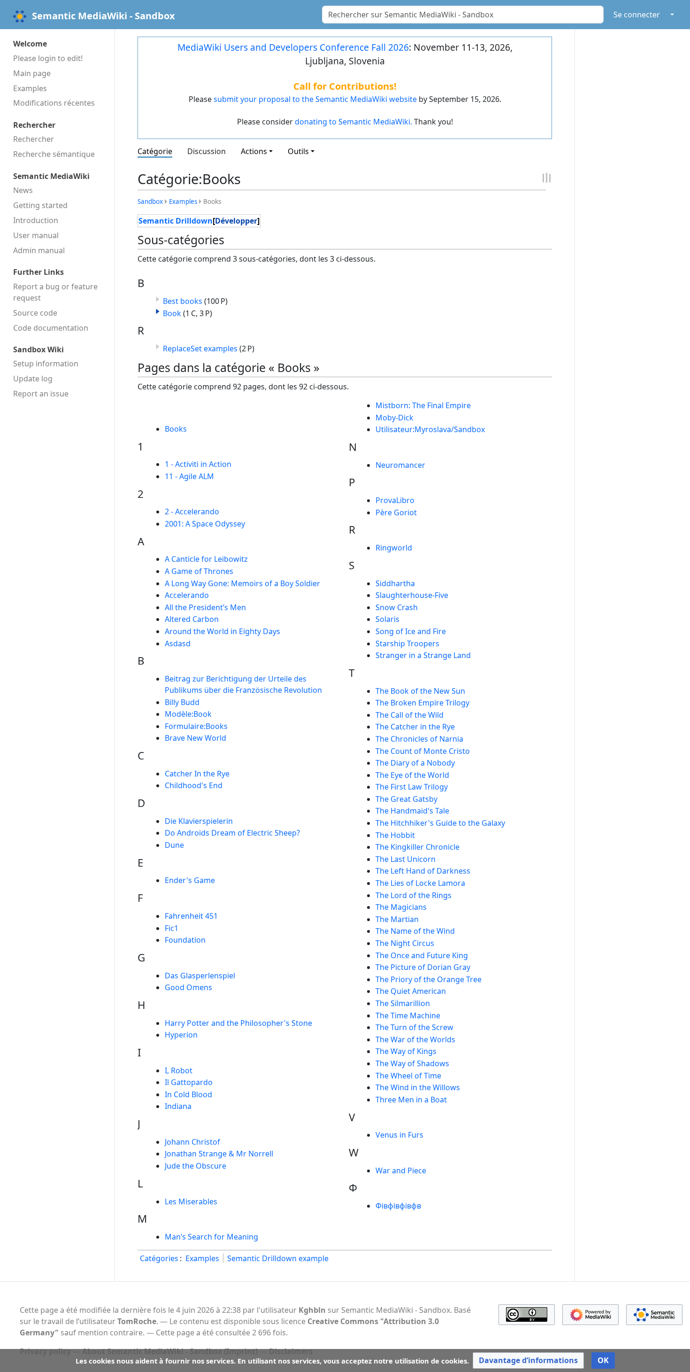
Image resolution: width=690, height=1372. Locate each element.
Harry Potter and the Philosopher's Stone (238, 1023)
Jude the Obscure (195, 1166)
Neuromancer (400, 465)
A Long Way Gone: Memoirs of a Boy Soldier (242, 583)
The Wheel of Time (408, 1075)
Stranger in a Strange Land (423, 655)
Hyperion (181, 1035)
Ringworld (394, 548)
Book (172, 313)
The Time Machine (408, 1015)
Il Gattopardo (189, 1082)
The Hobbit (395, 835)
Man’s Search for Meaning (211, 1237)
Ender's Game (190, 880)
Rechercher (33, 139)
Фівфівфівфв (398, 1206)
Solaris (387, 619)
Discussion (206, 151)
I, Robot (178, 1070)
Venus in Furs (399, 1135)
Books (176, 429)
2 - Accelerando (192, 511)
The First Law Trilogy (412, 787)
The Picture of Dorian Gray (423, 967)
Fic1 (171, 928)
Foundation (185, 940)
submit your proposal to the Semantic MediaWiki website (315, 99)
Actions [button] (254, 151)
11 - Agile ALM (189, 476)
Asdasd (178, 643)
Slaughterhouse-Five (412, 595)
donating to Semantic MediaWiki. (353, 121)
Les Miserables (191, 1201)
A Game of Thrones (199, 571)
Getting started (40, 205)
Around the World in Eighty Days (222, 631)
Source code (35, 313)
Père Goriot (396, 512)
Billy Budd (182, 702)
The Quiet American (411, 991)
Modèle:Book (188, 714)
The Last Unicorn (406, 859)
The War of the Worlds (415, 1039)
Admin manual (39, 250)
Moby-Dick (395, 417)
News (23, 190)
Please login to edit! (48, 58)
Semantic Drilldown (175, 221)
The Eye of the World (412, 775)
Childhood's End (193, 785)
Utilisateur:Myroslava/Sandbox (430, 429)
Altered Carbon (192, 619)
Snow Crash (397, 607)
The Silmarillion (403, 1003)
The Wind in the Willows (418, 1087)
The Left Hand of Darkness (423, 871)
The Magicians (401, 907)
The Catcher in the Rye (415, 726)
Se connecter (636, 14)
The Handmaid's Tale (412, 811)
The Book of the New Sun (420, 691)
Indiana (178, 1106)
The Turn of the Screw (414, 1027)
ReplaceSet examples (200, 348)
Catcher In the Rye (197, 773)
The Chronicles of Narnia (419, 739)
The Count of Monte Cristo (423, 751)
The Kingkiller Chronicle (418, 847)
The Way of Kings (406, 1051)
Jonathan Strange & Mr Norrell (219, 1153)
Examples (30, 88)
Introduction (35, 220)
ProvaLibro (395, 500)
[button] (157, 311)
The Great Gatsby (406, 799)
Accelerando (187, 595)
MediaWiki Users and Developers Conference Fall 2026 (293, 47)
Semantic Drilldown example (278, 1258)
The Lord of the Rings (414, 895)
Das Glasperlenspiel (200, 975)
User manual (36, 235)
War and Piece (401, 1170)
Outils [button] (298, 151)
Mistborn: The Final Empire (423, 405)
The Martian (397, 919)
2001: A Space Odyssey (205, 524)
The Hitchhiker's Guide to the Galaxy (440, 823)
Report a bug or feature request (55, 292)
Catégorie (155, 151)
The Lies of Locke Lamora (420, 883)
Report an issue (41, 393)
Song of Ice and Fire (411, 631)
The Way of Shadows (412, 1063)
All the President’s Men (205, 607)
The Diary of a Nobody (415, 763)
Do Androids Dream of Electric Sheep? (232, 833)
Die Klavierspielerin (199, 821)
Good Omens (188, 987)
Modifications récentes (54, 103)
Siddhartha (395, 583)
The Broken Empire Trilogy (422, 703)
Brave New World (195, 738)
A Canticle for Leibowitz (206, 559)
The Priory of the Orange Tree (429, 979)
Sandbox (150, 201)
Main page (32, 73)
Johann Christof (192, 1142)
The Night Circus (405, 943)
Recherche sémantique (54, 154)
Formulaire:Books (196, 726)
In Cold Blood (188, 1094)
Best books (182, 301)
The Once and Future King (422, 955)
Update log (33, 378)
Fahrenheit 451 (191, 916)
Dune (174, 845)
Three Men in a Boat (411, 1099)
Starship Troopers (407, 643)
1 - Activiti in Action (198, 464)
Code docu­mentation (50, 328)
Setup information (45, 363)
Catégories (159, 1258)
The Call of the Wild (410, 715)
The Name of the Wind (415, 931)
